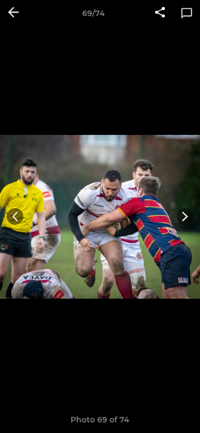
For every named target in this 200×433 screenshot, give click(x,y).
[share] (160, 13)
